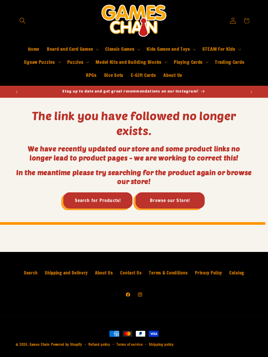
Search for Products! (98, 200)
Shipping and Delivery (66, 273)
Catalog (236, 273)
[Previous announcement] (17, 92)
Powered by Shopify (66, 344)
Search (30, 273)
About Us (104, 273)
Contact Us (131, 273)
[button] (23, 21)
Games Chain (40, 344)
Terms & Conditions (168, 273)
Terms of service (129, 344)
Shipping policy (161, 344)
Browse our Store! (170, 200)
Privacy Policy (208, 273)
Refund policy (99, 344)
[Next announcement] (251, 92)
